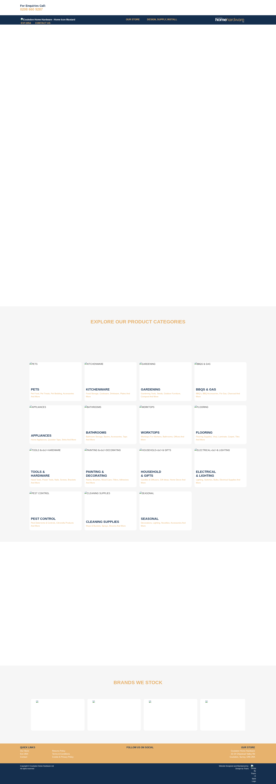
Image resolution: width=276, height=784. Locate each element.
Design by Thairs (242, 769)
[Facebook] (132, 754)
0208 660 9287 (31, 9)
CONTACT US (42, 23)
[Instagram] (138, 754)
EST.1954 (26, 23)
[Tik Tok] (145, 754)
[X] (149, 754)
